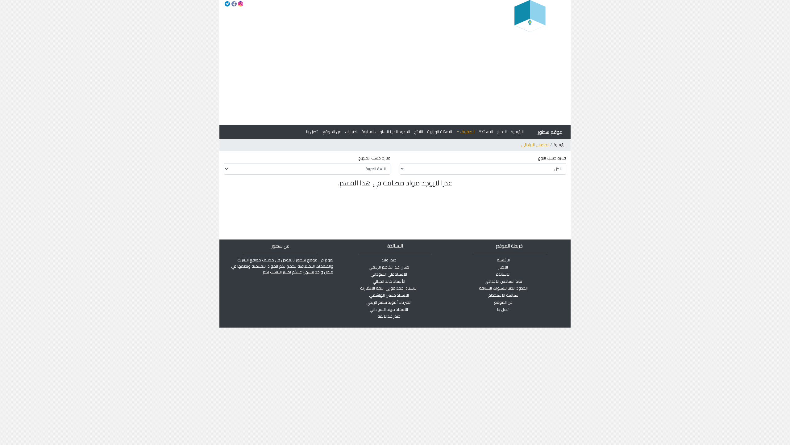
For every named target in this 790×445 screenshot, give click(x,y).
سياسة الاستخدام (503, 295)
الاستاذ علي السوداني (389, 274)
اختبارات (351, 131)
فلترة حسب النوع (552, 158)
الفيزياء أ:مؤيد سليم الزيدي (388, 302)
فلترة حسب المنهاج (374, 158)
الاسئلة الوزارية (439, 131)
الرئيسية (517, 131)
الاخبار (502, 131)
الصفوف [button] (467, 131)
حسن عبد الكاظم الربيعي (389, 267)
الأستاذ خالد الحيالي (389, 281)
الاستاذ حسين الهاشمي (389, 295)
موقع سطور (550, 132)
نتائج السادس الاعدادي (503, 281)
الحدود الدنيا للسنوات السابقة (385, 131)
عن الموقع (331, 131)
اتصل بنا (312, 131)
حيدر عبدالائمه (389, 316)
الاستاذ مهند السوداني (389, 309)
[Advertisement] (395, 78)
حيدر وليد (389, 260)
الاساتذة (486, 131)
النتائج (418, 131)
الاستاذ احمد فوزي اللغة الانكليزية (389, 288)
